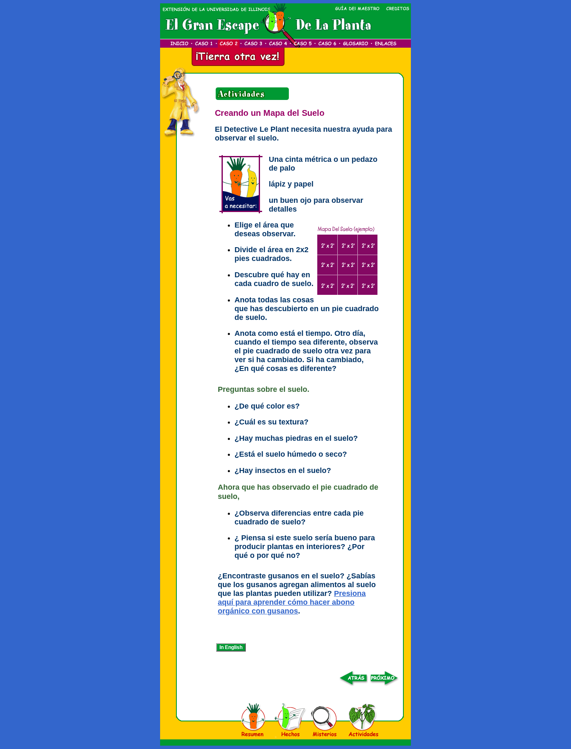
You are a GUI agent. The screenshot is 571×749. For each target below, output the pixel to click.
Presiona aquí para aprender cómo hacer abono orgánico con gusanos (292, 602)
